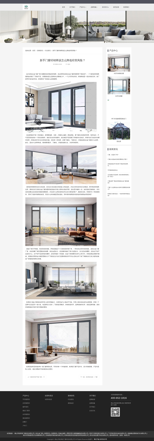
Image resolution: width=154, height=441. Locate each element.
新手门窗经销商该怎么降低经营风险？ (65, 50)
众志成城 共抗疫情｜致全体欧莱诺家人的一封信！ (118, 175)
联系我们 (126, 7)
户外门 (25, 425)
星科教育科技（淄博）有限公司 (120, 435)
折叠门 (25, 422)
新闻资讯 (105, 7)
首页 (63, 7)
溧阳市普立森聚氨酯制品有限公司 (77, 433)
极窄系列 (25, 407)
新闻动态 (71, 403)
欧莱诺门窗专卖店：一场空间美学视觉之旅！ (119, 194)
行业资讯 (48, 50)
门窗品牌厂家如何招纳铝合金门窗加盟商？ (118, 182)
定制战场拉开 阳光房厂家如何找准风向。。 (118, 164)
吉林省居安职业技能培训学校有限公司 (76, 435)
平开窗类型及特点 (113, 170)
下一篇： (88, 377)
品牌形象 (94, 7)
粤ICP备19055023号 (100, 439)
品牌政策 (92, 399)
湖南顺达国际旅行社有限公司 (137, 433)
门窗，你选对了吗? (113, 154)
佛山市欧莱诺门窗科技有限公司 (24, 433)
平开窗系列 (26, 399)
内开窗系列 (26, 403)
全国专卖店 (49, 396)
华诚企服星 (61, 433)
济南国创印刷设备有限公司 (54, 435)
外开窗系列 (26, 414)
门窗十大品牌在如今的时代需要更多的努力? (119, 188)
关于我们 (72, 7)
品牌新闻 (54, 433)
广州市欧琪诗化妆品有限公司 (117, 433)
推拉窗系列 (26, 418)
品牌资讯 (47, 433)
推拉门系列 (26, 410)
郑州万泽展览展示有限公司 (98, 433)
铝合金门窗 (39, 433)
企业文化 (92, 410)
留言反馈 (116, 7)
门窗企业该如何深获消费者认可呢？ (118, 159)
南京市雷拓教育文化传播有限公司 (33, 435)
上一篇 (36, 377)
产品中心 (82, 7)
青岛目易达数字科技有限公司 (99, 435)
